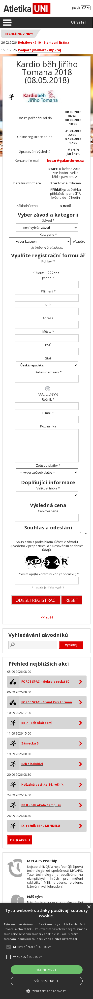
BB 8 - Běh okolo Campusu (41, 805)
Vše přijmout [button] (46, 969)
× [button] (89, 907)
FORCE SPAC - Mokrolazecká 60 (45, 681)
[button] (46, 991)
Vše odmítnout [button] (46, 981)
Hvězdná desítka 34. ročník (42, 784)
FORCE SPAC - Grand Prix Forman (46, 702)
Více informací (66, 939)
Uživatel (78, 22)
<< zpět (47, 617)
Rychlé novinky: (19, 34)
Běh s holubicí (32, 764)
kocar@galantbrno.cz (65, 160)
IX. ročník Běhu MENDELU (40, 826)
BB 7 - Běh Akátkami (36, 723)
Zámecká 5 (29, 743)
